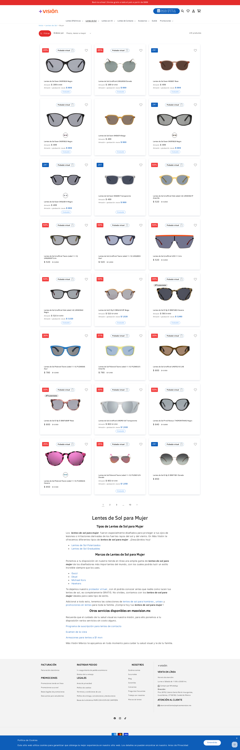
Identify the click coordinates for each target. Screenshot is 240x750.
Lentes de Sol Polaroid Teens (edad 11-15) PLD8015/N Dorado (119, 476)
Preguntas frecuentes (136, 691)
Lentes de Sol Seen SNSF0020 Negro (167, 141)
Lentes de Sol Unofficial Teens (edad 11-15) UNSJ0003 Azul (119, 257)
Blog (130, 679)
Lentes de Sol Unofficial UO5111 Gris (167, 256)
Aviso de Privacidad (178, 745)
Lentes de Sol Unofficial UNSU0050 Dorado (115, 81)
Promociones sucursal (49, 688)
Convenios (132, 687)
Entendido (212, 743)
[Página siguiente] (137, 504)
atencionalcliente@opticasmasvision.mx (175, 705)
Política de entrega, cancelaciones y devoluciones (96, 696)
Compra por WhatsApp (169, 686)
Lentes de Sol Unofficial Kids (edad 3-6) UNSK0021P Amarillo (173, 197)
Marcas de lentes (135, 699)
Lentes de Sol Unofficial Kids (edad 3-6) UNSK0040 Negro (63, 311)
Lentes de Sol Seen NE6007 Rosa (165, 81)
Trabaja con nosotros (136, 695)
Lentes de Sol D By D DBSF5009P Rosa (59, 421)
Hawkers (76, 583)
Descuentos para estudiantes (52, 696)
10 (130, 505)
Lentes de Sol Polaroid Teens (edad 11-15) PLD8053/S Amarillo (119, 368)
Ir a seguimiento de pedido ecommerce (92, 670)
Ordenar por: (59, 33)
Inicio (41, 25)
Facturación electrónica (50, 670)
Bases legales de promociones (52, 692)
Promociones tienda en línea (52, 683)
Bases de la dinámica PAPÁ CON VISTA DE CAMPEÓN (97, 700)
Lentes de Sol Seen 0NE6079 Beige (112, 136)
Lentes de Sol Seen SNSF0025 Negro (58, 141)
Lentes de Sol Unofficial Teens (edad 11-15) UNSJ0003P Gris (61, 257)
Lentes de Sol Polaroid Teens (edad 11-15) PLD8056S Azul (64, 368)
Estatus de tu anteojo (85, 674)
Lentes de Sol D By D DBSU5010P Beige (113, 310)
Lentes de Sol (51, 25)
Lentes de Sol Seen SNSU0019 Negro (58, 202)
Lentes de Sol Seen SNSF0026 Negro (58, 81)
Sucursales (132, 674)
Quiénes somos (134, 670)
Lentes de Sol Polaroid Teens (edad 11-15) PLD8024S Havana (64, 482)
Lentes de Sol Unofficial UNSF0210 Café (168, 367)
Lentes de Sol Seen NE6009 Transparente (114, 196)
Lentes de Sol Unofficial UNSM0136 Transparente (117, 421)
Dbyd (74, 576)
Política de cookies (84, 688)
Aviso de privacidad (84, 683)
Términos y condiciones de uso (89, 692)
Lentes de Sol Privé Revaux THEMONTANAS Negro (172, 421)
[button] (74, 21)
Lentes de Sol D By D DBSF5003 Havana (168, 310)
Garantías (132, 683)
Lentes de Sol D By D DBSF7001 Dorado (168, 475)
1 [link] (103, 504)
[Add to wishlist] (86, 50)
